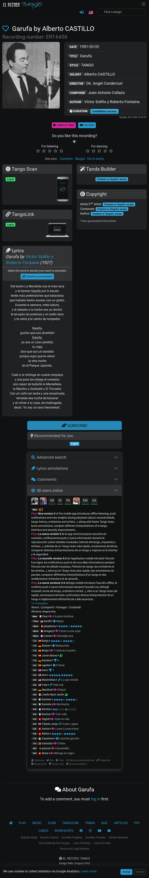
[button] (90, 13)
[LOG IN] (82, 12)
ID (60, 500)
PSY (137, 823)
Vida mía (58, 684)
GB (52, 500)
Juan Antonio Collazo (97, 92)
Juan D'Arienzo (82, 843)
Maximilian (49, 679)
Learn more (88, 871)
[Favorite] (6, 28)
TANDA (90, 823)
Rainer (46, 645)
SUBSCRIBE (77, 425)
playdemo (50, 626)
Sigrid (45, 719)
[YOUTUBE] (99, 831)
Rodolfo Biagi (29, 837)
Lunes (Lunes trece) (66, 728)
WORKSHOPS (64, 831)
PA (68, 500)
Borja (45, 640)
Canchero (66, 159)
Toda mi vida (61, 719)
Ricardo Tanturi (49, 837)
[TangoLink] (59, 679)
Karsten (47, 660)
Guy (44, 616)
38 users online (50, 490)
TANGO (82, 65)
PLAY (22, 823)
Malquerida (62, 645)
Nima (45, 753)
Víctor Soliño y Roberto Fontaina (104, 101)
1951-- (84, 46)
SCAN (52, 823)
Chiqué (61, 689)
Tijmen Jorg (49, 723)
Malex (45, 733)
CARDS (43, 831)
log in (95, 799)
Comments (46, 479)
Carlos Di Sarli (102, 843)
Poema (60, 665)
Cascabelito (62, 748)
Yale (45, 684)
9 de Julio (61, 714)
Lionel (48, 635)
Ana (44, 670)
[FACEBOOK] (81, 831)
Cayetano (48, 738)
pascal (46, 748)
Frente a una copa (69, 631)
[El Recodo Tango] (11, 823)
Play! (34, 513)
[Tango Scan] (54, 621)
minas (39, 379)
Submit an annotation (38, 276)
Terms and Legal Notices (74, 848)
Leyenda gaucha (69, 738)
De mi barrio (95, 159)
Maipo (60, 621)
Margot (80, 159)
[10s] (74, 141)
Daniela (47, 699)
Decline (140, 871)
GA (94, 500)
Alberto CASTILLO (92, 74)
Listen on (65, 125)
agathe (46, 665)
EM (85, 500)
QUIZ (104, 823)
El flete (61, 743)
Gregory (49, 631)
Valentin (47, 743)
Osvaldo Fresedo (95, 837)
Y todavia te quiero (64, 650)
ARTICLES (121, 823)
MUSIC (37, 823)
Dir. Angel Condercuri (96, 83)
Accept (126, 871)
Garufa (81, 56)
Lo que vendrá (69, 679)
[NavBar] (143, 3)
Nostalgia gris (64, 635)
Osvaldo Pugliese (72, 837)
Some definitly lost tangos (54, 843)
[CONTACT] (109, 831)
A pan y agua (70, 723)
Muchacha (62, 704)
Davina (46, 709)
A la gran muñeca (62, 616)
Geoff (47, 621)
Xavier (46, 728)
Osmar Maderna (118, 837)
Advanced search (51, 457)
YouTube (88, 125)
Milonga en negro (63, 753)
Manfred (47, 689)
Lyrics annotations (52, 468)
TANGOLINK (70, 823)
